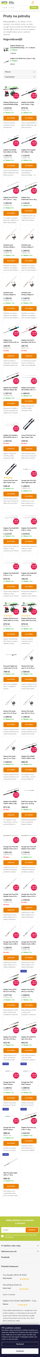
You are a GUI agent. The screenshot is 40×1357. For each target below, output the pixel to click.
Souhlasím (20, 1351)
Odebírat (32, 1230)
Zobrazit (11, 356)
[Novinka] (11, 1162)
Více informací (9, 1237)
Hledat (34, 7)
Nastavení (20, 1344)
